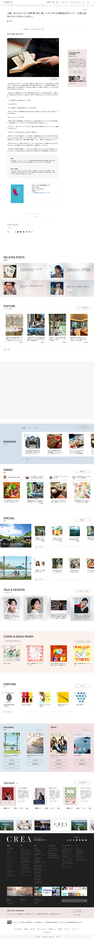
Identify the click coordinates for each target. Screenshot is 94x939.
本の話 (58, 936)
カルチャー (10, 227)
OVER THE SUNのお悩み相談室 (53, 857)
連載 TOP (83, 471)
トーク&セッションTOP (52, 848)
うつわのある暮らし (24, 866)
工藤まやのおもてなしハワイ (26, 857)
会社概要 (25, 929)
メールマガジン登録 (77, 911)
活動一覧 (36, 903)
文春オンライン (51, 936)
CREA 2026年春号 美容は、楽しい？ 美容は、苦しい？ (40, 854)
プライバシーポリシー (75, 929)
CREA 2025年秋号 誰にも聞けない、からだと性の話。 (40, 862)
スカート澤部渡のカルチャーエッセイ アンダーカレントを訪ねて (67, 863)
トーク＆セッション (64, 2)
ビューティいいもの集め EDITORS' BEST (25, 869)
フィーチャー (9, 869)
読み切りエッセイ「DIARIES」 (67, 852)
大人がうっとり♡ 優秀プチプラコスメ (26, 873)
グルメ (8, 854)
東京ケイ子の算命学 (79, 856)
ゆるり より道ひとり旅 (66, 866)
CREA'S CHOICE (10, 871)
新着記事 (48, 2)
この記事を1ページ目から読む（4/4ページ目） (34, 29)
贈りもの (8, 850)
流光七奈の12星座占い (80, 852)
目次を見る (11, 760)
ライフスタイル (9, 858)
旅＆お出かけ (9, 852)
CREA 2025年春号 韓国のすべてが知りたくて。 (39, 869)
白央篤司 (10, 21)
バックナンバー (39, 729)
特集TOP (36, 848)
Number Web (44, 936)
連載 (53, 2)
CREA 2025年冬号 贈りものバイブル (38, 873)
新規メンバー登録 (77, 72)
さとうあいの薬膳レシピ (25, 864)
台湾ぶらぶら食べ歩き (24, 850)
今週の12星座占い (79, 854)
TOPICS (8, 873)
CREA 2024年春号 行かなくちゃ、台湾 (38, 882)
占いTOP (82, 685)
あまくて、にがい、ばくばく (67, 860)
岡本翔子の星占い (79, 850)
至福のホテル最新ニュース (25, 859)
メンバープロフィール (38, 901)
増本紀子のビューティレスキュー (26, 876)
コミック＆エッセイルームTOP (82, 641)
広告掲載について (51, 929)
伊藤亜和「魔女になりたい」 (67, 850)
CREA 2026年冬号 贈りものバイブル (38, 859)
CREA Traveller (37, 936)
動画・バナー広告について (41, 929)
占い (83, 2)
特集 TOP (83, 520)
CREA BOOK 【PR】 (10, 903)
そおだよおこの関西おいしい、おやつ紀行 (26, 862)
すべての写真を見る (54, 79)
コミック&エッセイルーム (75, 2)
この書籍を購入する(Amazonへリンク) (40, 192)
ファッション (9, 862)
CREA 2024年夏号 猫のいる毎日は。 (38, 879)
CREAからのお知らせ (10, 875)
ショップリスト (11, 767)
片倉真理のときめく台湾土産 (26, 852)
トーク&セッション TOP (82, 591)
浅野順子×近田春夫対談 (52, 853)
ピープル (22, 901)
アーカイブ (9, 867)
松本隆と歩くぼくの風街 (52, 855)
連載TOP (22, 848)
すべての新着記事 (10, 848)
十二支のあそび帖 (65, 856)
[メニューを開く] (87, 2)
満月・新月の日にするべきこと (81, 860)
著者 (21, 903)
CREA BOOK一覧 (82, 782)
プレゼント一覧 (72, 83)
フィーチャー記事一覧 (82, 307)
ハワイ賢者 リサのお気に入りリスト (26, 855)
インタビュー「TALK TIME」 (67, 858)
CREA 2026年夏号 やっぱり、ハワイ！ (38, 851)
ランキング (9, 865)
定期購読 (59, 929)
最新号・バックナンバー (11, 901)
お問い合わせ (33, 929)
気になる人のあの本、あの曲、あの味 (53, 851)
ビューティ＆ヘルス (10, 860)
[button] (5, 349)
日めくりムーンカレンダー (80, 858)
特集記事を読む (11, 763)
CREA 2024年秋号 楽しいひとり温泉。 (38, 876)
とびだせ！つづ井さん (66, 854)
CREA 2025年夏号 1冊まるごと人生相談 (38, 866)
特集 (57, 2)
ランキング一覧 (82, 427)
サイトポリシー (67, 929)
